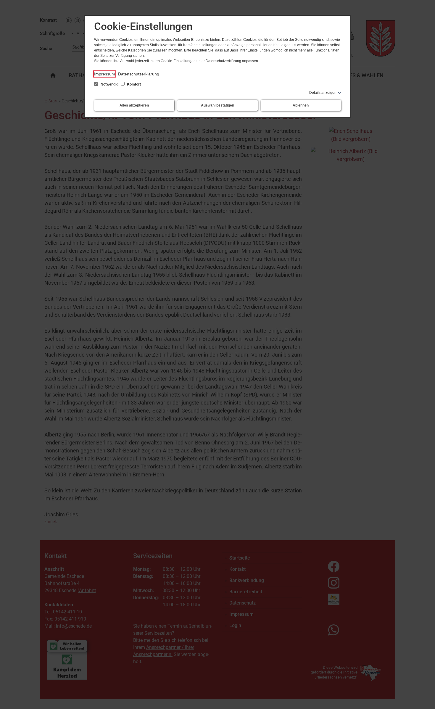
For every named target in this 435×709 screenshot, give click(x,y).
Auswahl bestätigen (217, 105)
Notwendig (109, 84)
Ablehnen (301, 105)
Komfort (133, 84)
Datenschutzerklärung (138, 74)
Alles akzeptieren (134, 105)
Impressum (104, 74)
